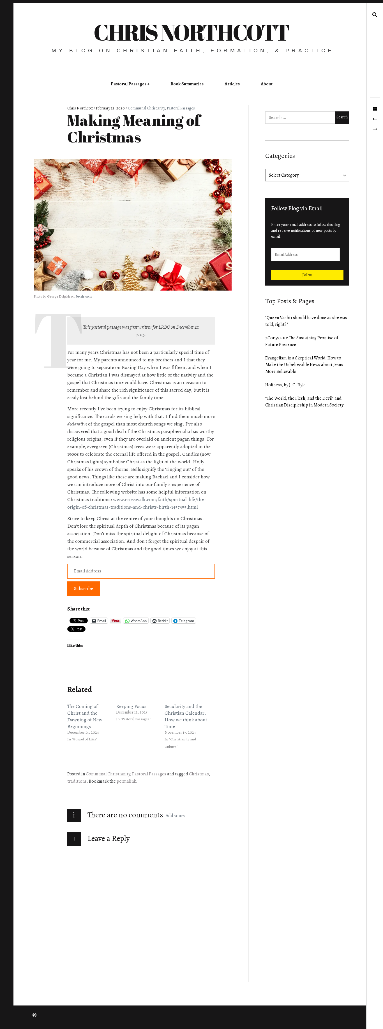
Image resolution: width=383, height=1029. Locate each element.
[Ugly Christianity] (375, 129)
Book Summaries (187, 84)
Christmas (199, 774)
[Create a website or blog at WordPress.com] (34, 1015)
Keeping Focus (131, 706)
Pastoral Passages (128, 84)
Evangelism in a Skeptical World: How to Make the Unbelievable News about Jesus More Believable (304, 365)
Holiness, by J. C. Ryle (285, 385)
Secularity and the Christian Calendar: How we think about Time (186, 716)
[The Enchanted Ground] (375, 119)
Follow (307, 275)
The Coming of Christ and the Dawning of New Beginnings (84, 716)
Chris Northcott (191, 32)
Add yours (175, 816)
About (267, 84)
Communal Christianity (146, 108)
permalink (126, 781)
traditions (77, 781)
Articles (232, 84)
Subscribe (83, 589)
